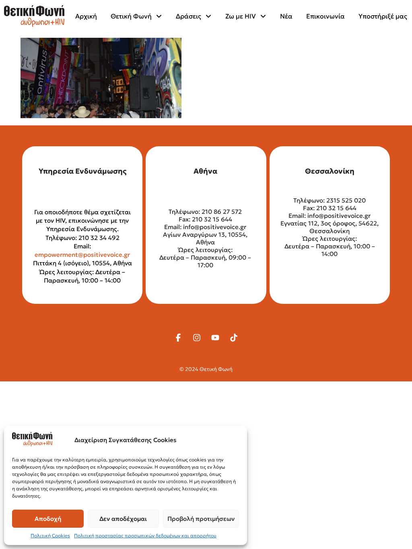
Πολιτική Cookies (50, 536)
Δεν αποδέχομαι (123, 518)
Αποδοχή (48, 518)
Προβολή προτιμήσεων (201, 518)
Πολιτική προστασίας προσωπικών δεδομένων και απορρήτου (145, 536)
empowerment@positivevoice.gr (82, 254)
